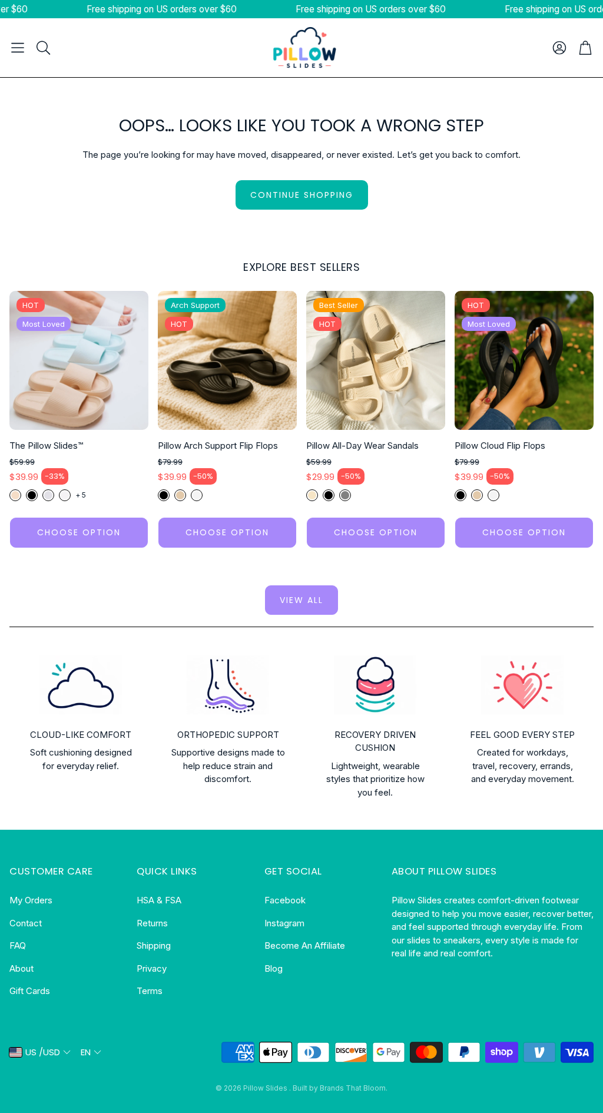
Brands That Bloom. (353, 1088)
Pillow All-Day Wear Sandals (362, 445)
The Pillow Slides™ (46, 445)
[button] (17, 47)
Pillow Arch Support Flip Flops (218, 445)
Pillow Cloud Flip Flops (500, 445)
